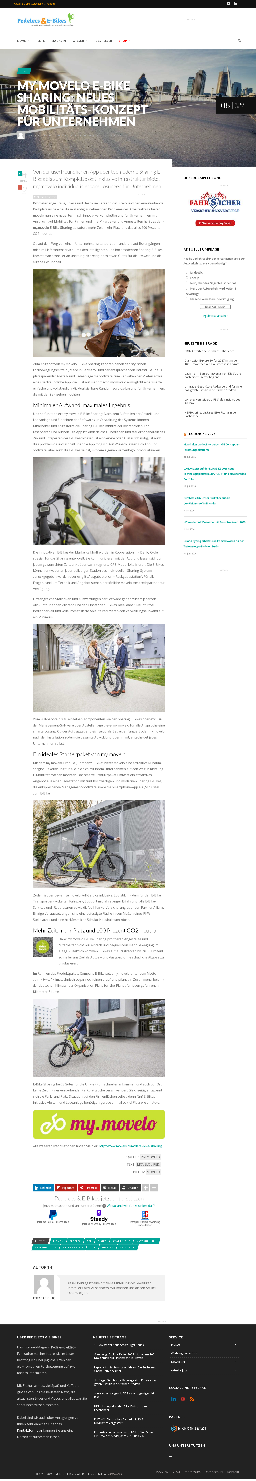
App (89, 1241)
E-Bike (102, 1241)
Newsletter (178, 1362)
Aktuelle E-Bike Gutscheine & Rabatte (34, 3)
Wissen (78, 40)
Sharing (108, 1247)
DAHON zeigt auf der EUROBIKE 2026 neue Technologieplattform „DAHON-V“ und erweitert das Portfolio (215, 474)
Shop (123, 40)
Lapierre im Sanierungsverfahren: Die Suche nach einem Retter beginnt (213, 375)
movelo (153, 1172)
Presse (175, 1344)
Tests (40, 40)
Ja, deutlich (197, 272)
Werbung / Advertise (184, 1353)
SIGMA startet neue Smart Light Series (209, 351)
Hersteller (102, 40)
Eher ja (194, 278)
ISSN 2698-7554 (168, 1472)
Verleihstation (46, 1247)
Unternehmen (146, 1241)
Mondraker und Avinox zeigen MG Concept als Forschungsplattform (212, 447)
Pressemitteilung (47, 135)
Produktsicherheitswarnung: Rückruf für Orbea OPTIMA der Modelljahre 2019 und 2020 (124, 1434)
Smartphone (121, 1241)
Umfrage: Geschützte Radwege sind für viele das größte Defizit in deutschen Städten (213, 388)
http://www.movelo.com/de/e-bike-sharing (130, 1146)
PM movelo (150, 1157)
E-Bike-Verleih (73, 1247)
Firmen (58, 1241)
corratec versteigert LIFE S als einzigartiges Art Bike (212, 401)
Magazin (58, 40)
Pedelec (75, 1241)
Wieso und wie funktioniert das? (131, 1205)
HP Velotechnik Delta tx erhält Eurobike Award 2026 (214, 522)
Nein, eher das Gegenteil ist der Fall (213, 283)
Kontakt (233, 1472)
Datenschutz (213, 1472)
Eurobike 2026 (202, 434)
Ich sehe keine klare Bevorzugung (212, 299)
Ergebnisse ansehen (215, 316)
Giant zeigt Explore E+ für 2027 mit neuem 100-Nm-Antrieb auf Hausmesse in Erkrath (212, 362)
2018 (92, 1247)
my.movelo (127, 1247)
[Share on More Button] (145, 1187)
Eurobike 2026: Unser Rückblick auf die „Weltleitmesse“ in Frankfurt (207, 500)
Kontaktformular (29, 1430)
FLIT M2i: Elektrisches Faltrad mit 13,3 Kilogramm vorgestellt (118, 1421)
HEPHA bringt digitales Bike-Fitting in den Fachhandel (211, 414)
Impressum (192, 1472)
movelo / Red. (148, 1164)
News (21, 40)
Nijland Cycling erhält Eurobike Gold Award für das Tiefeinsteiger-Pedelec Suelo (214, 543)
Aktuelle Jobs (179, 1370)
